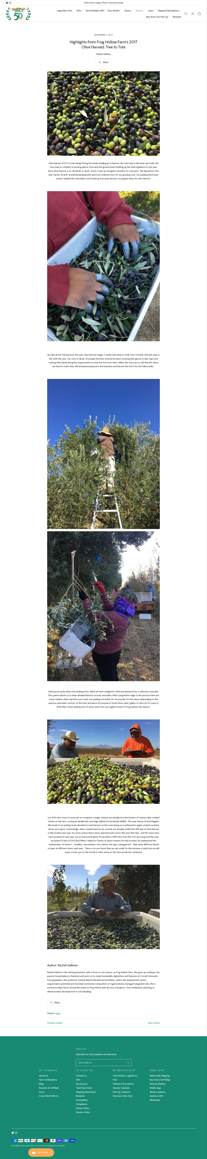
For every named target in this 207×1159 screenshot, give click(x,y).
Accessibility (82, 1100)
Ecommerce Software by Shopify (50, 1145)
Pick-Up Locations (121, 1092)
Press (41, 1092)
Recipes (139, 10)
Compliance (81, 1104)
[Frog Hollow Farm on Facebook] (7, 3)
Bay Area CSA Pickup (160, 1079)
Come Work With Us (48, 1096)
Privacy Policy (82, 1108)
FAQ (78, 1079)
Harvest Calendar (121, 1088)
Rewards (177, 16)
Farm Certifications (48, 1079)
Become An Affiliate (49, 1088)
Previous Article (54, 1023)
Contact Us (81, 1075)
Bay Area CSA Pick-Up (157, 16)
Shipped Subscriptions (168, 10)
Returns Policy (83, 1112)
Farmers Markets (158, 1083)
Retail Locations (157, 1092)
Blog (41, 1083)
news (57, 1013)
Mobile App (155, 1088)
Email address (85, 1059)
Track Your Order (84, 1088)
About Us (43, 1075)
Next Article (154, 1023)
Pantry (127, 10)
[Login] (193, 14)
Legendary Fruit (64, 10)
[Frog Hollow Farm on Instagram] (10, 3)
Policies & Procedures (123, 1083)
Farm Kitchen (113, 10)
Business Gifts (156, 1096)
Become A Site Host (123, 1096)
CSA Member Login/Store (125, 1075)
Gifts (78, 10)
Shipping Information (86, 1092)
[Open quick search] (186, 14)
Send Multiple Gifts (95, 10)
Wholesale (155, 1100)
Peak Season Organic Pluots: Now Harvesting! (103, 2)
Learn (150, 10)
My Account (81, 1083)
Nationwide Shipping (160, 1075)
